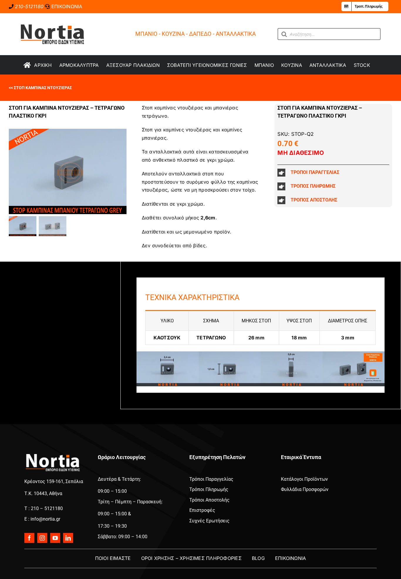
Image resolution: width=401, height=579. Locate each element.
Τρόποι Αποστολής (209, 500)
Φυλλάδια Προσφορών (304, 489)
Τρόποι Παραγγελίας (211, 479)
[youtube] (55, 538)
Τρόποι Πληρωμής (208, 489)
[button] (333, 173)
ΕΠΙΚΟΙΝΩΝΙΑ (66, 6)
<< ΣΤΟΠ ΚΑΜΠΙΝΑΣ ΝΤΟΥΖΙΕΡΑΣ (40, 87)
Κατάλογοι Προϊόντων (304, 479)
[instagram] (42, 538)
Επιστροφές (202, 510)
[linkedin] (68, 538)
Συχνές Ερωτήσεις (209, 521)
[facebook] (29, 538)
